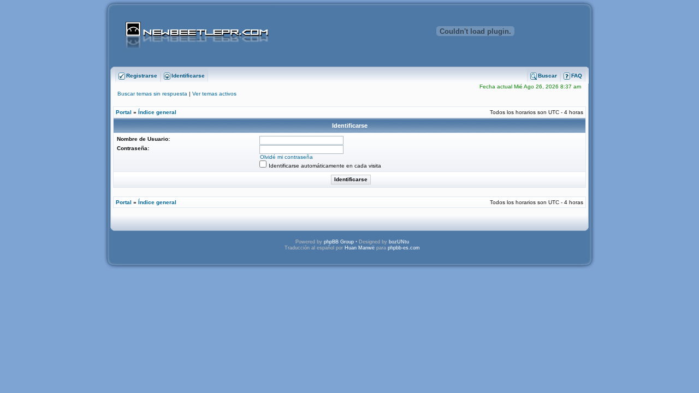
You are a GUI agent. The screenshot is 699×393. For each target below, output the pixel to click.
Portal (124, 112)
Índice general (157, 112)
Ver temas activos (214, 94)
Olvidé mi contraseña (286, 157)
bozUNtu (399, 242)
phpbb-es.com (404, 248)
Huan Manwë (360, 248)
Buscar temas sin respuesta (152, 94)
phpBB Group (339, 242)
